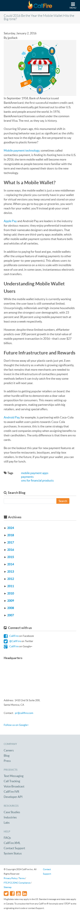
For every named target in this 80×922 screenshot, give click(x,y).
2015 (10, 557)
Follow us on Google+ (16, 724)
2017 (10, 542)
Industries (10, 817)
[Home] (40, 6)
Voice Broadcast (14, 786)
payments (27, 476)
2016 (10, 549)
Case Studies (12, 812)
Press (7, 760)
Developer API (13, 796)
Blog (6, 755)
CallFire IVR (11, 791)
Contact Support (14, 848)
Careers (9, 750)
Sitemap (8, 887)
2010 (10, 593)
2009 (10, 600)
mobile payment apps (34, 473)
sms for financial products (37, 480)
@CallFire (15, 641)
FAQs (7, 837)
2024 (10, 527)
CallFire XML (12, 843)
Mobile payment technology (21, 150)
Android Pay (12, 417)
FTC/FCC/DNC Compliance (17, 882)
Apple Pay (10, 221)
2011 (10, 586)
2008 (10, 608)
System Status (13, 853)
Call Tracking (12, 781)
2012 (10, 578)
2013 (10, 571)
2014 (10, 564)
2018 (10, 535)
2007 (10, 615)
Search (63, 501)
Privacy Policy (10, 878)
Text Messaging (13, 776)
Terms (22, 878)
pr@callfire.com (24, 712)
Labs (7, 822)
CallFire (14, 635)
